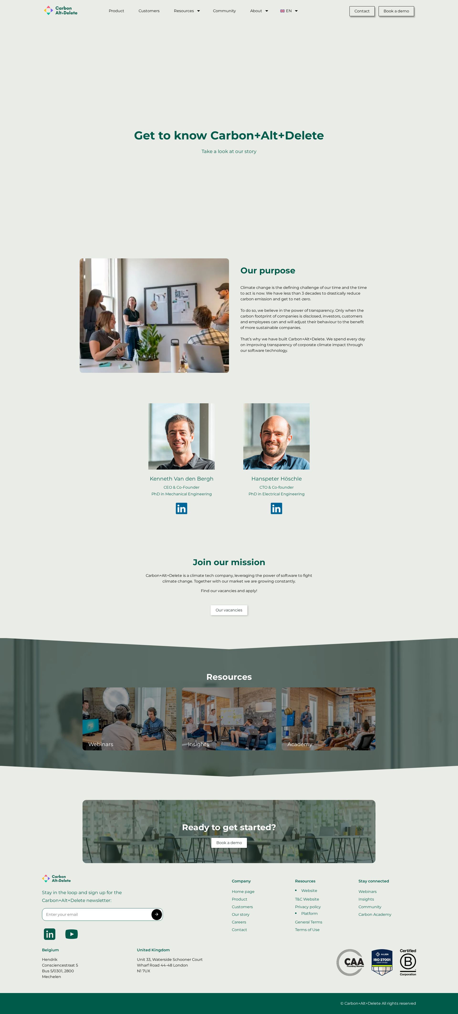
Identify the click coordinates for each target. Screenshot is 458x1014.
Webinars (368, 891)
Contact (362, 11)
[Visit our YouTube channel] (71, 940)
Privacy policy (308, 907)
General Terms (308, 922)
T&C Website (307, 899)
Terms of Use (307, 929)
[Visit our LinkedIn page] (50, 940)
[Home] (70, 11)
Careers (239, 922)
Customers (149, 11)
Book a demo (396, 11)
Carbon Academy (375, 914)
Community (224, 11)
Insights (366, 899)
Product (116, 11)
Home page (243, 891)
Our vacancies (229, 610)
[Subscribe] (156, 914)
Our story (241, 914)
